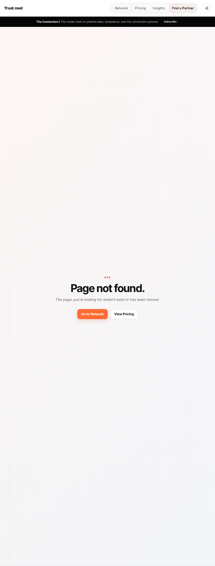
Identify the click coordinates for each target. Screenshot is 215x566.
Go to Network (92, 314)
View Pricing (124, 314)
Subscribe (170, 21)
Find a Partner (183, 8)
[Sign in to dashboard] (206, 8)
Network (121, 8)
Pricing (140, 8)
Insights (159, 8)
